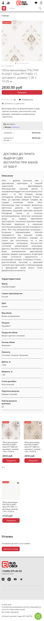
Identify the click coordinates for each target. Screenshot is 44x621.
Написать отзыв (11, 549)
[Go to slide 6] (23, 63)
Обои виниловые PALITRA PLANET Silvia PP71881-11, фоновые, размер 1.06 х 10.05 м (10, 507)
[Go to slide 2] (17, 63)
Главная (5, 15)
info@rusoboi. (14, 609)
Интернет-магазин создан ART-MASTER (17, 616)
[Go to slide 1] (15, 63)
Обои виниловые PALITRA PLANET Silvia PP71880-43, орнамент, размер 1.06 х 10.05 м (32, 447)
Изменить (15, 127)
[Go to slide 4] (20, 63)
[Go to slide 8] (26, 63)
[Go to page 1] (2, 467)
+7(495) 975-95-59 (12, 571)
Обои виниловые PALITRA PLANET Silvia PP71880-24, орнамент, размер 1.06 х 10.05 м (10, 447)
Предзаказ (22, 92)
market (22, 609)
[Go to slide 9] (28, 63)
